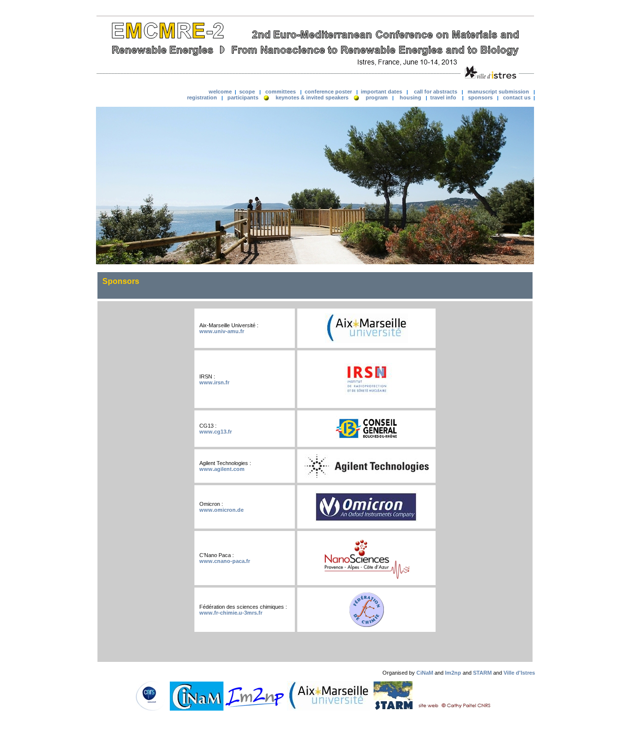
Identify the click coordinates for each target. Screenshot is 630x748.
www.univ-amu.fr (221, 331)
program (377, 97)
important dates (381, 91)
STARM (482, 673)
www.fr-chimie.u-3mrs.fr (230, 613)
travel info (442, 97)
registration (202, 97)
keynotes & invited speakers (312, 97)
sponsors (480, 97)
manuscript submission (498, 91)
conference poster (328, 91)
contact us (517, 97)
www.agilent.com (222, 469)
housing (410, 97)
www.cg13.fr (215, 432)
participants (242, 97)
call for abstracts (435, 91)
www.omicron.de (221, 510)
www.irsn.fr (214, 382)
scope (246, 91)
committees (280, 91)
